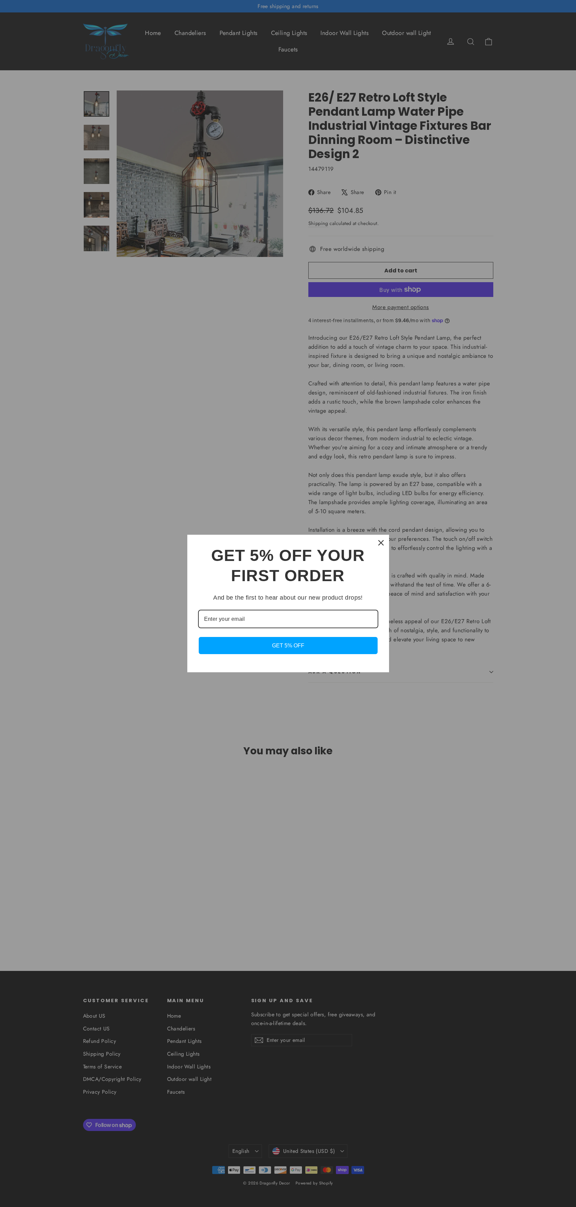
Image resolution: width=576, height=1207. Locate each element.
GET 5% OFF (288, 645)
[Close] (381, 543)
